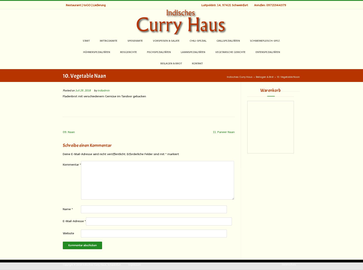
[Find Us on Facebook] (290, 5)
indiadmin (103, 90)
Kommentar (72, 164)
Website (68, 233)
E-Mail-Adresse (74, 221)
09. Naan (69, 132)
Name (68, 209)
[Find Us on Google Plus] (294, 5)
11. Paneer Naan (224, 132)
